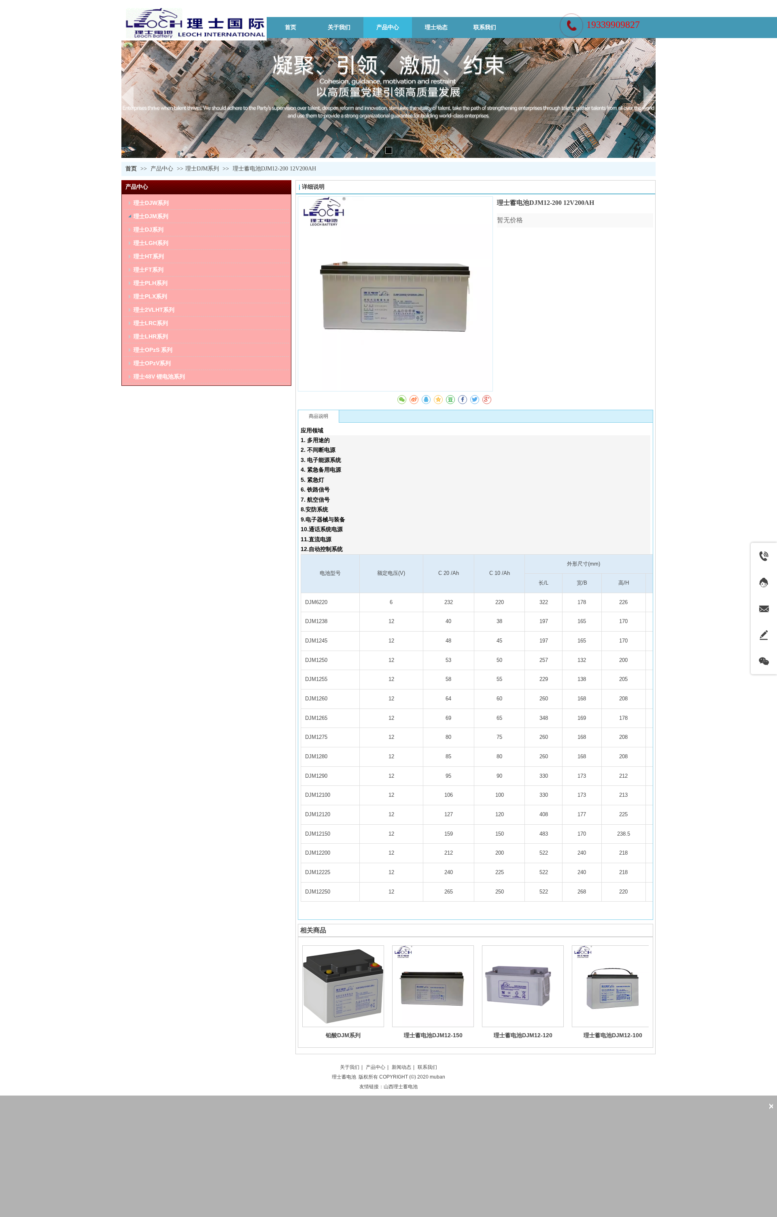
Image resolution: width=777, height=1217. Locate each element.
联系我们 (427, 1067)
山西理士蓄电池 (401, 1086)
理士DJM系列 (202, 169)
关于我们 (349, 1067)
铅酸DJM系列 (343, 1035)
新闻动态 (401, 1067)
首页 (131, 169)
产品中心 (163, 169)
